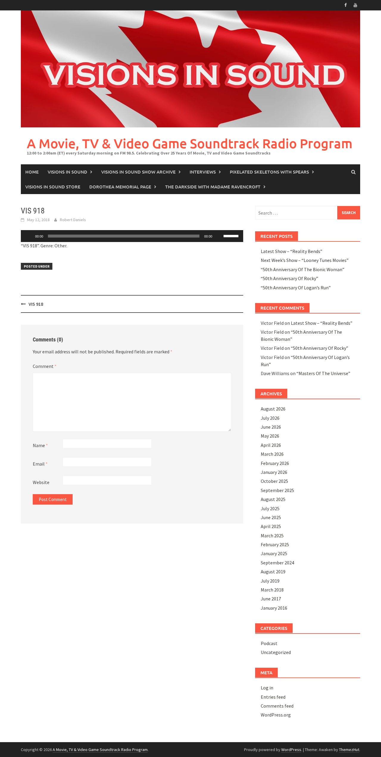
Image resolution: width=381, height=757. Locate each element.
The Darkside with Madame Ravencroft (212, 187)
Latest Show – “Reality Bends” (291, 251)
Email (40, 464)
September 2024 (277, 563)
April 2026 (271, 445)
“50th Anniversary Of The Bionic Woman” (302, 269)
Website (41, 482)
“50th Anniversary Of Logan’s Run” (296, 288)
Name (40, 445)
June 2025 (271, 517)
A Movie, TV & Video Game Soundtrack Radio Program (189, 143)
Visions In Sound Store (52, 187)
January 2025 (274, 553)
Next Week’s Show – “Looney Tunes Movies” (305, 260)
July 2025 (270, 508)
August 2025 (273, 499)
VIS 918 (36, 304)
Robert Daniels (73, 219)
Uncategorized (276, 652)
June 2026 (271, 427)
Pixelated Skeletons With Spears (269, 172)
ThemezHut (349, 749)
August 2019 (273, 572)
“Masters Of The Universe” (323, 373)
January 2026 (274, 472)
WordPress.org (276, 715)
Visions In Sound (67, 172)
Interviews (203, 172)
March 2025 (272, 536)
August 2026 (273, 409)
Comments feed (277, 706)
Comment (45, 366)
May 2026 (270, 436)
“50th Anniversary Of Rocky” (289, 278)
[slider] (232, 235)
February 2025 (275, 544)
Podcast (269, 643)
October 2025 (274, 481)
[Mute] (219, 236)
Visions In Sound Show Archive (138, 172)
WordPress (291, 749)
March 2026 (272, 454)
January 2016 (274, 608)
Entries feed (273, 697)
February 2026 (275, 463)
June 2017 (271, 599)
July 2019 (270, 581)
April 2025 (271, 526)
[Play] (29, 236)
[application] (132, 236)
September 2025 (277, 490)
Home (32, 172)
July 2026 (270, 418)
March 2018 (272, 590)
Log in (267, 688)
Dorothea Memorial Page (120, 187)
